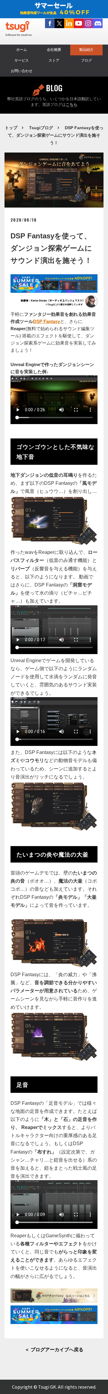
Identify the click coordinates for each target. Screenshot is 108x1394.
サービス (21, 60)
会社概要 (54, 50)
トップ (11, 127)
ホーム (21, 50)
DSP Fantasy (46, 321)
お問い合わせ (21, 71)
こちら (71, 104)
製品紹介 (86, 50)
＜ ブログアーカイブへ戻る (54, 1349)
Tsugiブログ (41, 127)
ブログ (86, 60)
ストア (54, 60)
